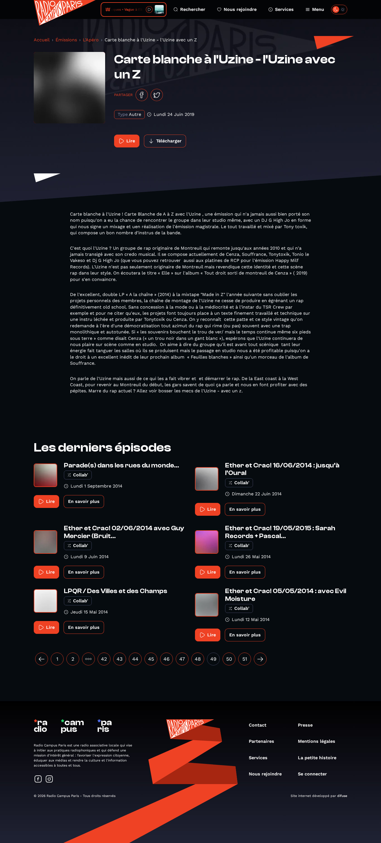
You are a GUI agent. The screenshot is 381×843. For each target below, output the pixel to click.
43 (120, 659)
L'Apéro (91, 39)
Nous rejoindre (240, 9)
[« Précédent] (41, 659)
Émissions (66, 39)
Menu (318, 9)
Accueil (42, 39)
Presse (305, 725)
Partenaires (261, 741)
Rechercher (192, 9)
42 (104, 659)
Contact (257, 725)
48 (198, 659)
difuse (342, 796)
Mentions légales (316, 741)
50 (229, 659)
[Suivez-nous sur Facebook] (38, 779)
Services (284, 9)
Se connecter (312, 774)
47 (182, 659)
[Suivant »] (260, 659)
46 (166, 659)
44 (135, 659)
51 (244, 659)
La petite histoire (317, 757)
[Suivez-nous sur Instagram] (49, 779)
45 (151, 659)
